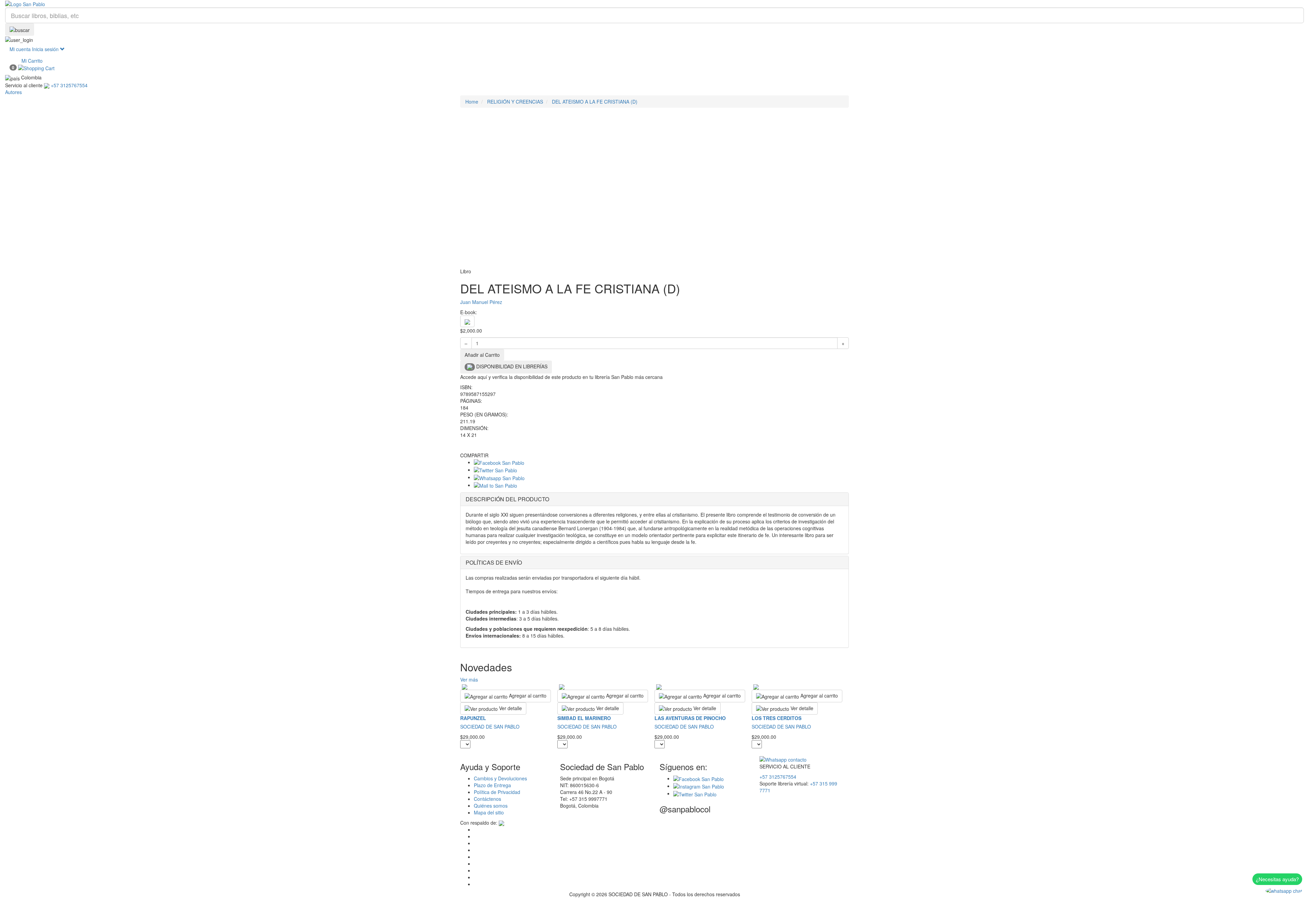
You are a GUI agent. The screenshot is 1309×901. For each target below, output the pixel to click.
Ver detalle (510, 708)
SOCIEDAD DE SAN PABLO (490, 726)
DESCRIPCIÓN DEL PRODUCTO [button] (507, 499)
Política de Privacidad (497, 792)
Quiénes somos (491, 805)
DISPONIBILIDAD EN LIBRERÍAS (511, 366)
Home (471, 101)
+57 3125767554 (777, 776)
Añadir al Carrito (482, 354)
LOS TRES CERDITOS (776, 718)
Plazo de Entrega (492, 785)
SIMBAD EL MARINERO (584, 718)
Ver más (469, 679)
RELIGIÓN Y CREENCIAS (515, 101)
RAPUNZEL (473, 718)
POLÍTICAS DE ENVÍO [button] (494, 562)
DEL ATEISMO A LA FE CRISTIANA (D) (594, 101)
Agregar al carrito (527, 695)
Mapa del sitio (489, 812)
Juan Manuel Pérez (481, 302)
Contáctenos (487, 798)
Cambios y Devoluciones (500, 778)
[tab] (654, 499)
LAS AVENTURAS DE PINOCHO (690, 718)
